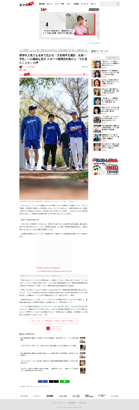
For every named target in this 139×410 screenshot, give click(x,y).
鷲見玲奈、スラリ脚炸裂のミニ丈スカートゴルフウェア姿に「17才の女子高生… (110, 72)
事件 (62, 4)
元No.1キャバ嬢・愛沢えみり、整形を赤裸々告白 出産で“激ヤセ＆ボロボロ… (110, 90)
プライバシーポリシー (59, 403)
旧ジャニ (50, 4)
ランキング (84, 4)
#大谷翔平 (22, 386)
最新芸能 (42, 4)
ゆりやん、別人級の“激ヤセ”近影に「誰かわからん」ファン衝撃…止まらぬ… (110, 81)
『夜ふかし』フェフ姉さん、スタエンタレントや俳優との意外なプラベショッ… (110, 63)
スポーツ (93, 4)
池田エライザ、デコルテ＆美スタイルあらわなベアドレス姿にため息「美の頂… (110, 109)
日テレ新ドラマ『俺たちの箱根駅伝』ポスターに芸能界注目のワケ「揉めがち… (110, 145)
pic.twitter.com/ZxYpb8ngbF (51, 268)
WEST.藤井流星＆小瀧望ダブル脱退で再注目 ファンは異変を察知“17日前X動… (110, 127)
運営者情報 (72, 403)
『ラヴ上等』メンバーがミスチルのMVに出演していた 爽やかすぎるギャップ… (110, 118)
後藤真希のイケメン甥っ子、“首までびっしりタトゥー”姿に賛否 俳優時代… (110, 136)
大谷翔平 (50, 205)
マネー (69, 4)
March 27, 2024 (66, 271)
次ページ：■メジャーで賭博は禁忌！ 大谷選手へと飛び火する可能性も (53, 321)
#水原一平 (29, 386)
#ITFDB (38, 268)
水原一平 (84, 205)
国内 (25, 70)
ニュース (32, 50)
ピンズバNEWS (23, 50)
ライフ (57, 4)
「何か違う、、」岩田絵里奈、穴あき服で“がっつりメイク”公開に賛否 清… (110, 100)
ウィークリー (112, 58)
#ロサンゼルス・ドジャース (41, 386)
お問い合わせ (83, 403)
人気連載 (76, 4)
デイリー (98, 58)
